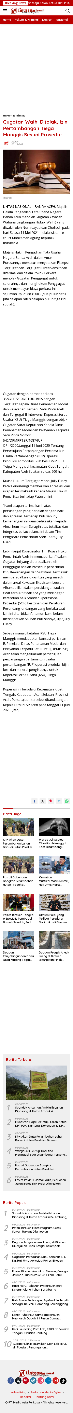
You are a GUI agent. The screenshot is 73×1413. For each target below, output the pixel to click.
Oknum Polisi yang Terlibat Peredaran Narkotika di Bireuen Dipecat (53, 918)
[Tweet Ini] (43, 801)
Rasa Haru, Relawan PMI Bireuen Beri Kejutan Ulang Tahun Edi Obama (37, 1287)
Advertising (18, 1392)
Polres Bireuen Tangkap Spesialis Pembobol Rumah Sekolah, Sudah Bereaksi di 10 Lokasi (18, 918)
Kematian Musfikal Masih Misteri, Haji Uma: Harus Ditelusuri (54, 881)
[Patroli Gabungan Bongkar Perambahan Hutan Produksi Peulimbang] (18, 865)
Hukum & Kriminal (14, 115)
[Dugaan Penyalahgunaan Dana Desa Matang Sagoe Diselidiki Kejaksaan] (18, 940)
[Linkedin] (48, 1380)
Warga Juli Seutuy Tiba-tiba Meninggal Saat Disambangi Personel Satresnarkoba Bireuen (52, 843)
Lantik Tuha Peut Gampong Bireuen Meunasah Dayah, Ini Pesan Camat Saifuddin (36, 1316)
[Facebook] (11, 1380)
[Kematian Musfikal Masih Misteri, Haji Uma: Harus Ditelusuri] (54, 865)
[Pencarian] (67, 11)
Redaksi (25, 1397)
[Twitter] (18, 1380)
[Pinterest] (26, 1380)
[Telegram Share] (59, 801)
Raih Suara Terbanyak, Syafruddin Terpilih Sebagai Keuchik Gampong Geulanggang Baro (40, 1302)
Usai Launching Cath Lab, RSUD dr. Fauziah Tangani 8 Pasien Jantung (40, 1331)
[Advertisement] (36, 60)
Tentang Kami (44, 1397)
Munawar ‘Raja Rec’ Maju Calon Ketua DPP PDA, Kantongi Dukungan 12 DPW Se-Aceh (41, 1123)
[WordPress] (33, 1380)
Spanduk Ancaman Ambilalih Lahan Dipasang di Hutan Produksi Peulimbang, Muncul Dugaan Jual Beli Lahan (40, 1109)
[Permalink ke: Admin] (6, 143)
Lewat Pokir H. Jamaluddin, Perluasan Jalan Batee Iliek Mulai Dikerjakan (40, 1181)
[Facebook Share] (34, 801)
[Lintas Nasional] (27, 10)
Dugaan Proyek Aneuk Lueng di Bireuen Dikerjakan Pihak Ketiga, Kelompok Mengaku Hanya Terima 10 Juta (54, 956)
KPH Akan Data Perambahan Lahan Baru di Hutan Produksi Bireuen (18, 843)
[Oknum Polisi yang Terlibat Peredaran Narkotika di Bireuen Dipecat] (54, 902)
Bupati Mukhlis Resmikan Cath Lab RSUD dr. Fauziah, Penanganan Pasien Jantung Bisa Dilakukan (40, 1345)
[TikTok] (63, 1381)
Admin (15, 141)
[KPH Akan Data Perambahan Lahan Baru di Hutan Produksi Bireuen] (18, 827)
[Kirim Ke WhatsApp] (67, 801)
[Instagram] (41, 1380)
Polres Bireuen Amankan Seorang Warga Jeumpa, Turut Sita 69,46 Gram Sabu (40, 1273)
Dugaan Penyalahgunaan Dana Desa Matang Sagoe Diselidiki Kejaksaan (18, 956)
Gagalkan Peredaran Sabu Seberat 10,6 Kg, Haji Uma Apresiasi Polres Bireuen (39, 1258)
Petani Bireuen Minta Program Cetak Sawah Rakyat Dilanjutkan (36, 1229)
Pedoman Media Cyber (46, 1392)
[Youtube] (56, 1380)
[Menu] (6, 10)
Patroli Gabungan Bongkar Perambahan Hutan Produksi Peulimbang (18, 881)
